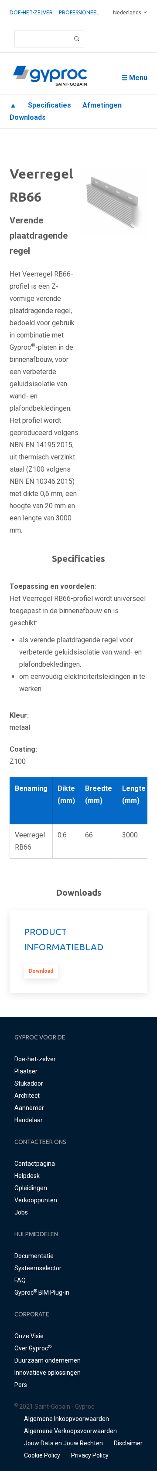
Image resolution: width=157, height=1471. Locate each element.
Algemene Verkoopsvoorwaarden (70, 1430)
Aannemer (29, 1107)
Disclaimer (128, 1443)
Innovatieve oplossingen (47, 1372)
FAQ (20, 1280)
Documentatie (34, 1255)
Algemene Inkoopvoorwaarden (66, 1418)
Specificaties (49, 105)
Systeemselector (37, 1268)
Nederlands (127, 12)
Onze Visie (29, 1336)
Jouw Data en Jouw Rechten (63, 1443)
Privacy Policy (90, 1455)
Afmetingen (102, 105)
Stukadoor (28, 1083)
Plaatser (26, 1071)
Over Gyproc (32, 1348)
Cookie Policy (42, 1455)
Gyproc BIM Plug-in (41, 1292)
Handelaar (28, 1120)
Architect (27, 1095)
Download (41, 971)
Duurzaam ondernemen (47, 1360)
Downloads (28, 117)
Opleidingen (30, 1187)
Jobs (21, 1212)
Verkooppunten (35, 1200)
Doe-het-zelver (31, 12)
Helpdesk (27, 1175)
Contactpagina (34, 1163)
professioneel (79, 12)
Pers (20, 1384)
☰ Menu (134, 78)
